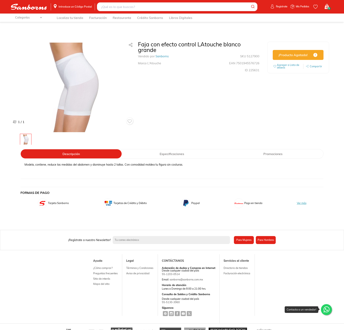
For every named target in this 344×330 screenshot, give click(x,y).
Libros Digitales (180, 18)
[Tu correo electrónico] (172, 240)
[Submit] (252, 7)
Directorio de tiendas (236, 267)
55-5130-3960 (171, 302)
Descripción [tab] (71, 154)
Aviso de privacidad (138, 273)
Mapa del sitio (101, 283)
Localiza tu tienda (70, 18)
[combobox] (177, 6)
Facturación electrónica (237, 273)
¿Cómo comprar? (103, 267)
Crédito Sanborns (150, 18)
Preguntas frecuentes (105, 273)
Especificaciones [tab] (172, 154)
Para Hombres (266, 239)
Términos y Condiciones (139, 267)
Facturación (98, 18)
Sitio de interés (101, 278)
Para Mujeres (244, 239)
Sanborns (162, 56)
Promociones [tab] (272, 154)
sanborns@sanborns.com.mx (186, 279)
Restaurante (122, 18)
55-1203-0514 (171, 274)
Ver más (301, 203)
